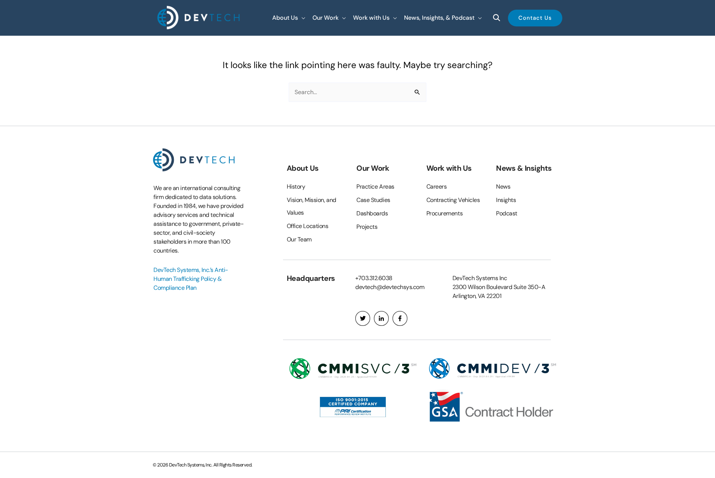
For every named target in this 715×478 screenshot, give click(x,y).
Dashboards (372, 213)
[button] (288, 18)
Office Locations (307, 226)
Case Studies (373, 200)
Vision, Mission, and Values (311, 206)
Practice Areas (375, 186)
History (296, 186)
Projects (366, 227)
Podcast (506, 213)
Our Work (372, 168)
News (503, 186)
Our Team (299, 239)
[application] (301, 18)
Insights (506, 200)
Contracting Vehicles (453, 200)
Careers (436, 186)
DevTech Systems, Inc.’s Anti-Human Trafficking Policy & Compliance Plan (190, 279)
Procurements (444, 213)
